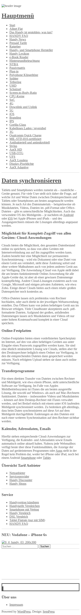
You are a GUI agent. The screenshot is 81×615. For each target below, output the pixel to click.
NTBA (13, 64)
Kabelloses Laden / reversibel (27, 128)
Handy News (17, 39)
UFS (12, 156)
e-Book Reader (18, 57)
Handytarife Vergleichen (24, 506)
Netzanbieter (17, 473)
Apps (59, 450)
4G (11, 103)
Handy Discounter (20, 480)
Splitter (13, 78)
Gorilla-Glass (17, 124)
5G (11, 110)
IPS (11, 121)
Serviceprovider (19, 476)
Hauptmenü (18, 15)
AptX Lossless (18, 160)
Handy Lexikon (19, 53)
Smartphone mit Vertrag (24, 509)
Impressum (16, 604)
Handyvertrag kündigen (24, 502)
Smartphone (28, 457)
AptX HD (15, 149)
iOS (11, 114)
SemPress (49, 611)
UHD (13, 85)
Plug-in (13, 71)
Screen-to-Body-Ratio (23, 92)
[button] (2, 588)
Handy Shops (17, 483)
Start (12, 25)
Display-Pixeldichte (21, 163)
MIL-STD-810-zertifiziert (25, 139)
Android (68, 215)
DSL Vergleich (18, 516)
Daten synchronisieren (31, 180)
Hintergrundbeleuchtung (24, 60)
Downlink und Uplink (23, 107)
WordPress (24, 611)
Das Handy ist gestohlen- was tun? (30, 32)
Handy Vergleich (19, 513)
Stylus (13, 146)
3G (11, 131)
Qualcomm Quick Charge (25, 135)
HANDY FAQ (18, 36)
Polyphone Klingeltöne (23, 75)
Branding (15, 117)
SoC (12, 99)
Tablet (47, 457)
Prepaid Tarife (18, 43)
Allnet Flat (16, 28)
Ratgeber (15, 46)
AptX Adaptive (19, 167)
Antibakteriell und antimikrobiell (29, 142)
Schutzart (15, 89)
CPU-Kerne (16, 96)
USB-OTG (16, 153)
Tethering (15, 82)
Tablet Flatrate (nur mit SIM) (27, 520)
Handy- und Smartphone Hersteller (31, 50)
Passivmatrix (17, 67)
